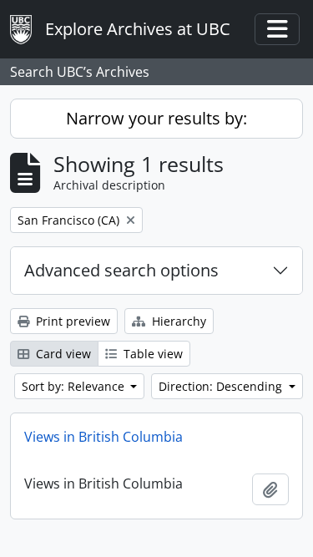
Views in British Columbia (103, 437)
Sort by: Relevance (75, 386)
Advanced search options (121, 270)
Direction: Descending (222, 386)
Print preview (71, 321)
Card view (62, 354)
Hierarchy (177, 321)
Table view (151, 354)
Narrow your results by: (156, 118)
